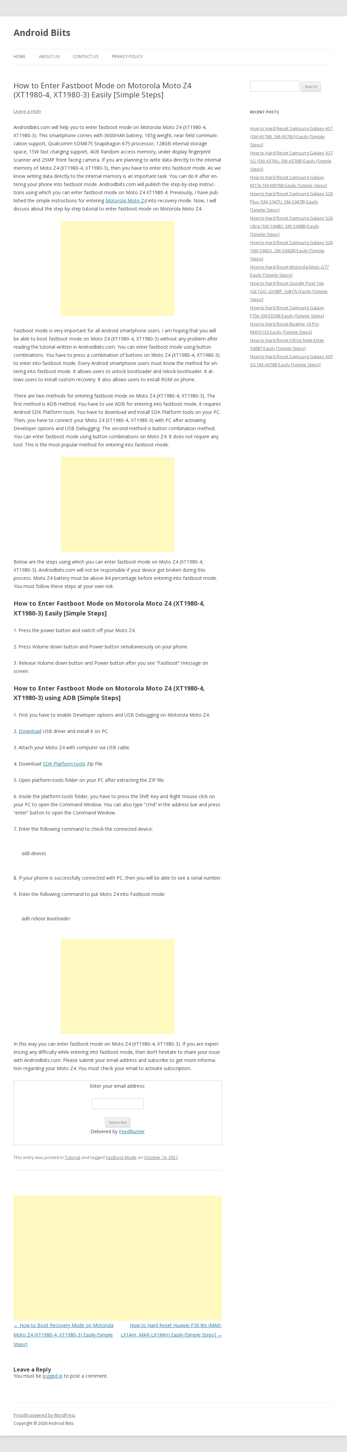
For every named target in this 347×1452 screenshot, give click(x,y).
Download (30, 731)
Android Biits (42, 32)
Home (19, 56)
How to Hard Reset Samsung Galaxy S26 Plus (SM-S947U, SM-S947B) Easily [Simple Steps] (291, 201)
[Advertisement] (118, 268)
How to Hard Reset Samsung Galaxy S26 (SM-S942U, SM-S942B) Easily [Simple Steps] (291, 250)
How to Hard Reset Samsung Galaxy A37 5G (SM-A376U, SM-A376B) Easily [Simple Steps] (291, 161)
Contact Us (85, 56)
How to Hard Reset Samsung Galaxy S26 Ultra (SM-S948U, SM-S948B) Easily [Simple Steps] (291, 226)
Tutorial (72, 1157)
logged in (53, 1376)
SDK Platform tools (64, 763)
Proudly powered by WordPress (44, 1415)
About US (49, 56)
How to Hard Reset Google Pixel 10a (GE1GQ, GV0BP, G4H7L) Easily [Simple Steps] (289, 291)
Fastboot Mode (121, 1157)
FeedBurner (132, 1131)
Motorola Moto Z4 (126, 200)
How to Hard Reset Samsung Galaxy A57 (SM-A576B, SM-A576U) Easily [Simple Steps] (291, 136)
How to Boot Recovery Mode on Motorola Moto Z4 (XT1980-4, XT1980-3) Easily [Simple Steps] (64, 1334)
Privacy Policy (127, 56)
